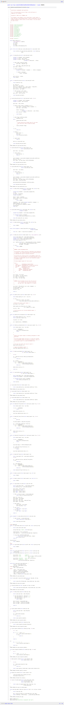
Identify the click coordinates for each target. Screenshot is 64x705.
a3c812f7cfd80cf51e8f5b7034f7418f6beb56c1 (26, 4)
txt (59, 703)
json (62, 703)
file (28, 7)
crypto (38, 4)
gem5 (9, 4)
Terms (11, 703)
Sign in (62, 1)
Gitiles (6, 703)
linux (14, 4)
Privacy (9, 703)
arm (11, 4)
